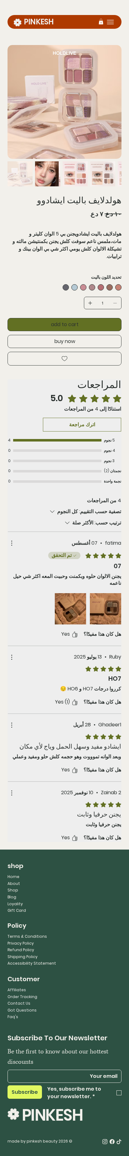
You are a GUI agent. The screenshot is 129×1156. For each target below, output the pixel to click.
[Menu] (110, 22)
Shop (13, 890)
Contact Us (19, 1003)
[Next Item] (113, 102)
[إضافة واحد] (90, 303)
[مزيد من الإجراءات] (11, 543)
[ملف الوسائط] (105, 608)
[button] (101, 21)
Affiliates (17, 989)
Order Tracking (22, 996)
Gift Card (17, 910)
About (14, 883)
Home (13, 876)
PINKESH (39, 22)
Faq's (13, 1016)
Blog (12, 897)
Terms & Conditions (27, 936)
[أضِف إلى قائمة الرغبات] (64, 359)
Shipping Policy (23, 956)
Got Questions (22, 1010)
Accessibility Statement (32, 963)
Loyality (15, 903)
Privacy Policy (21, 943)
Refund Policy (21, 949)
